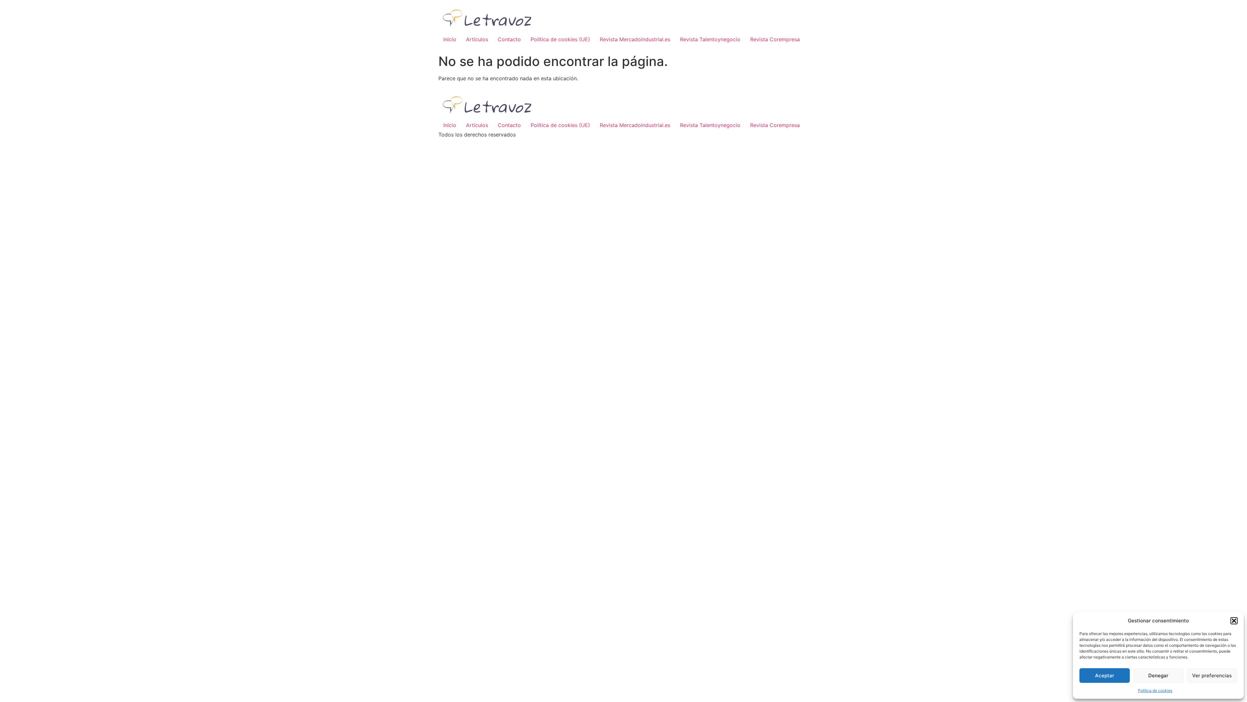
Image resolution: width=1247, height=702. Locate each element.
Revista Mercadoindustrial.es (635, 39)
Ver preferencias (1212, 675)
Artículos (477, 39)
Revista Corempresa (775, 39)
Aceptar (1104, 675)
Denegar (1158, 675)
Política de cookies (1155, 690)
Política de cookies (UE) (560, 39)
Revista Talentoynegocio (710, 39)
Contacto (509, 39)
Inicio (449, 39)
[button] (1234, 621)
